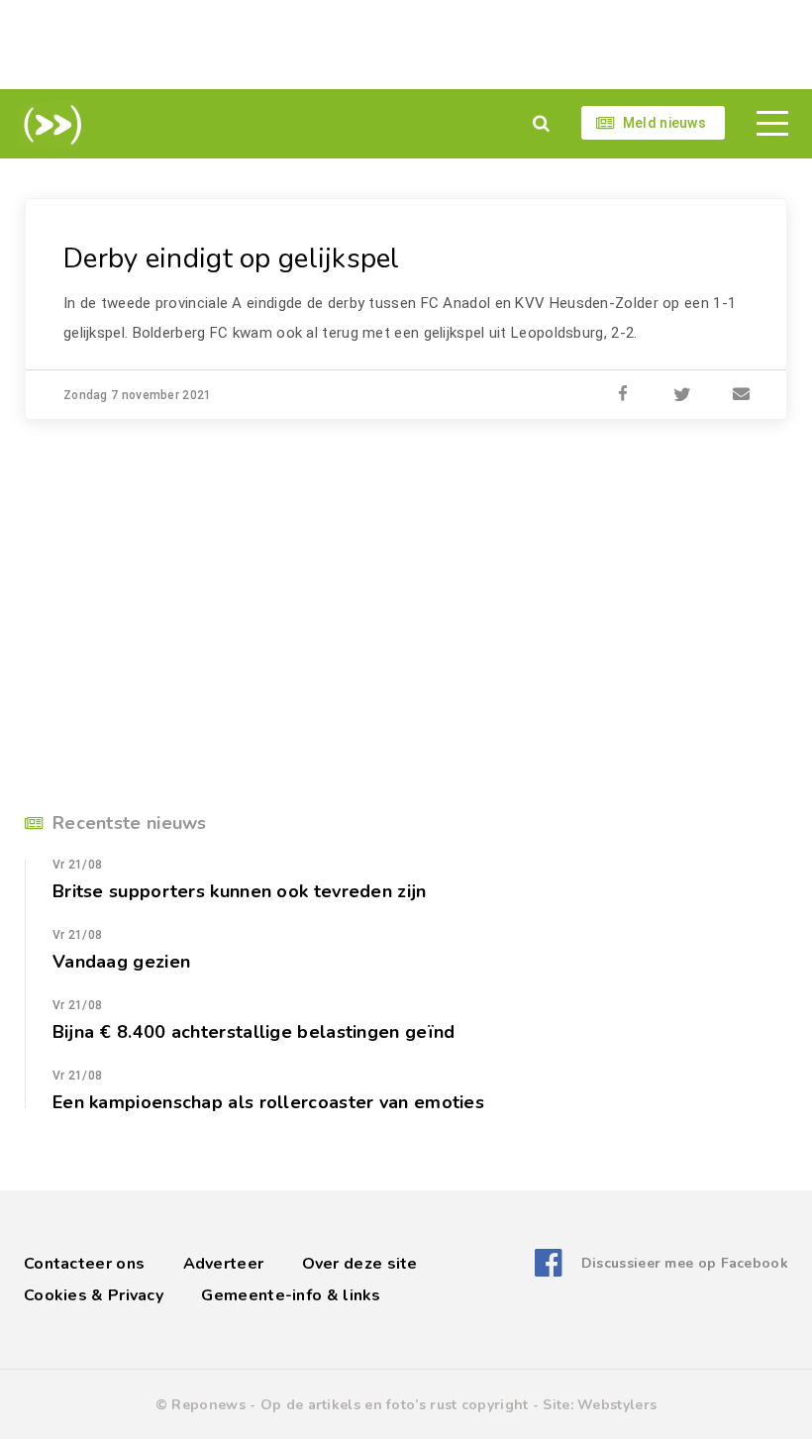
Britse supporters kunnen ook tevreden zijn (239, 891)
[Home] (49, 125)
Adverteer (223, 1264)
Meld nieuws (664, 123)
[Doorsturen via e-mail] (742, 395)
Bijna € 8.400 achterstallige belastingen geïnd (254, 1032)
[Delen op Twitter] (682, 395)
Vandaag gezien (121, 962)
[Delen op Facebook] (623, 395)
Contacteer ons (84, 1264)
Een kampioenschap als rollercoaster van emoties (268, 1102)
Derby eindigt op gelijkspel (231, 258)
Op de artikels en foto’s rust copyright (394, 1404)
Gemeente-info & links (290, 1295)
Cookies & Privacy (93, 1295)
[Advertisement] (406, 44)
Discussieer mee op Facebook (684, 1263)
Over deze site (360, 1264)
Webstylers (617, 1404)
